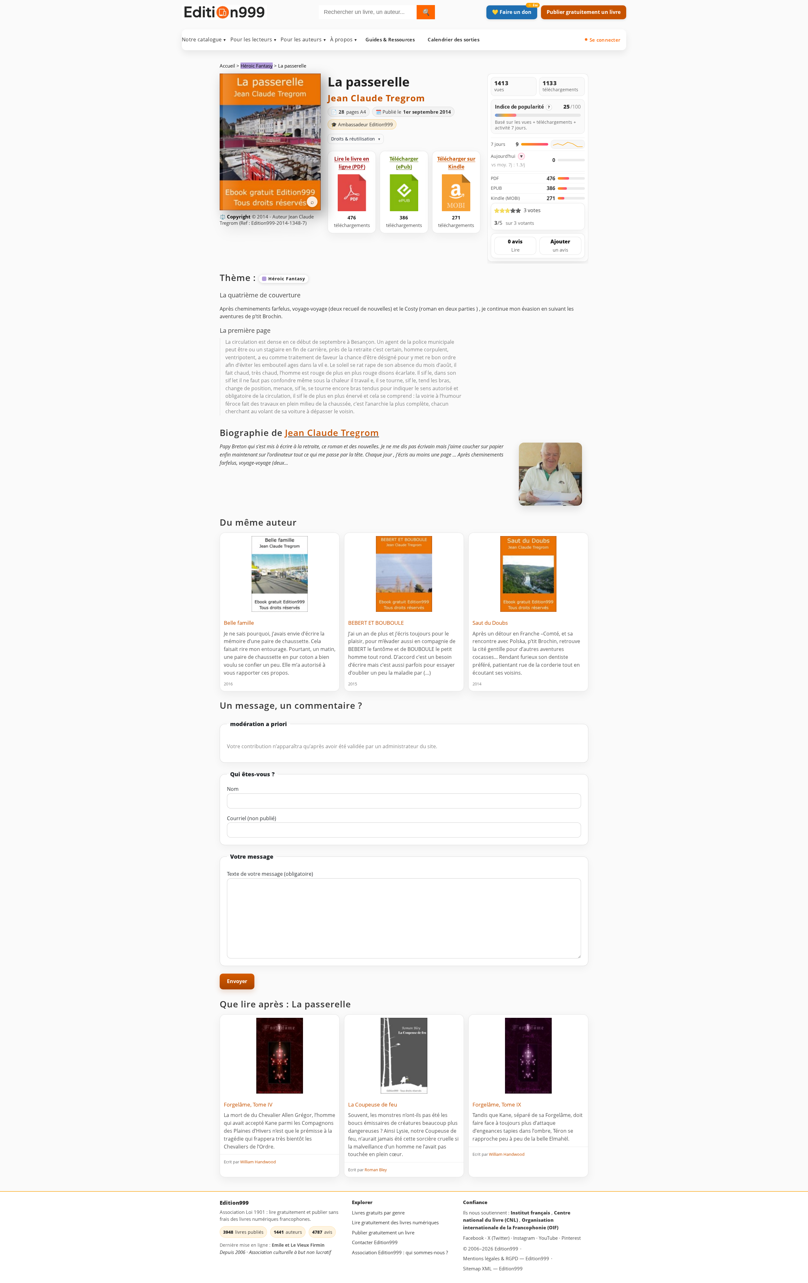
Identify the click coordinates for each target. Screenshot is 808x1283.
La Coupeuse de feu (372, 1104)
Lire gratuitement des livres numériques (395, 1222)
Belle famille (239, 622)
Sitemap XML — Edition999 (493, 1268)
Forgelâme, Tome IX (496, 1104)
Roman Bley (376, 1170)
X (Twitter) (499, 1238)
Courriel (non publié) (251, 818)
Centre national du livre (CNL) (516, 1216)
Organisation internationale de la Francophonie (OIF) (510, 1224)
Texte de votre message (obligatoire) (270, 873)
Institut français (531, 1212)
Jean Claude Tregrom (376, 98)
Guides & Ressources (390, 39)
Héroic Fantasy (257, 66)
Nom (233, 788)
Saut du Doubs (490, 622)
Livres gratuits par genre (378, 1212)
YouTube (549, 1238)
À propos (343, 39)
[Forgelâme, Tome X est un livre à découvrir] (528, 1056)
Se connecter (605, 40)
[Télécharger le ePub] (404, 192)
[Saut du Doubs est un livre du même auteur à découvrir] (528, 574)
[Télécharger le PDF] (352, 192)
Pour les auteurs (303, 39)
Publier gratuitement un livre (584, 12)
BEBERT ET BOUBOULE (376, 622)
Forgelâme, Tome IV (248, 1104)
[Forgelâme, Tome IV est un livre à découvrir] (279, 1056)
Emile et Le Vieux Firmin (298, 1245)
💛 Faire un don (512, 12)
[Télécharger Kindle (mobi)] (456, 192)
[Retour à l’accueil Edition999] (224, 11)
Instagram (524, 1238)
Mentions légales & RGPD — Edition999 (506, 1258)
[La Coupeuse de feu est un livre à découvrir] (404, 1056)
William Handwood (258, 1162)
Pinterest (571, 1238)
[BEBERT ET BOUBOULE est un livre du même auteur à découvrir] (404, 574)
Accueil (227, 66)
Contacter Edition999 (375, 1242)
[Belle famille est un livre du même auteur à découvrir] (279, 574)
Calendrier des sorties (453, 39)
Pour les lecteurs (253, 39)
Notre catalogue (204, 39)
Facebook (474, 1238)
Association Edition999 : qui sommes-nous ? (400, 1252)
